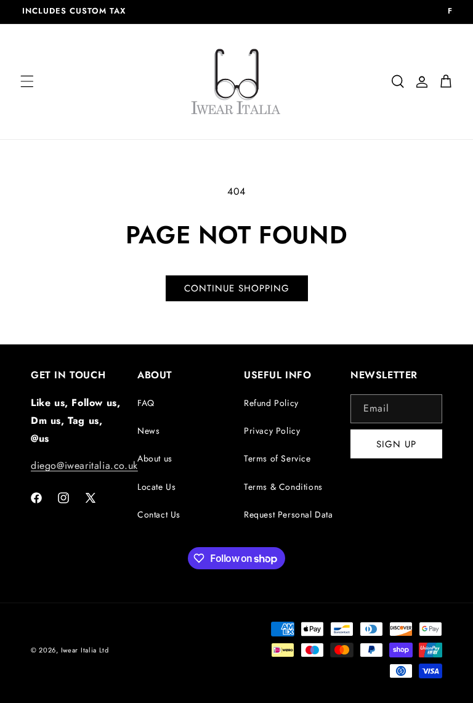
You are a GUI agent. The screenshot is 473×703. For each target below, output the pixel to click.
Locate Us (156, 487)
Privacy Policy (272, 431)
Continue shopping (236, 288)
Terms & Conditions (283, 487)
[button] (27, 81)
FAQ (146, 403)
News (148, 431)
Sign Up (396, 444)
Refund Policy (271, 403)
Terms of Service (277, 458)
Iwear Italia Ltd (85, 650)
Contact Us (158, 514)
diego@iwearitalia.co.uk (84, 465)
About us (154, 458)
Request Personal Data (288, 514)
